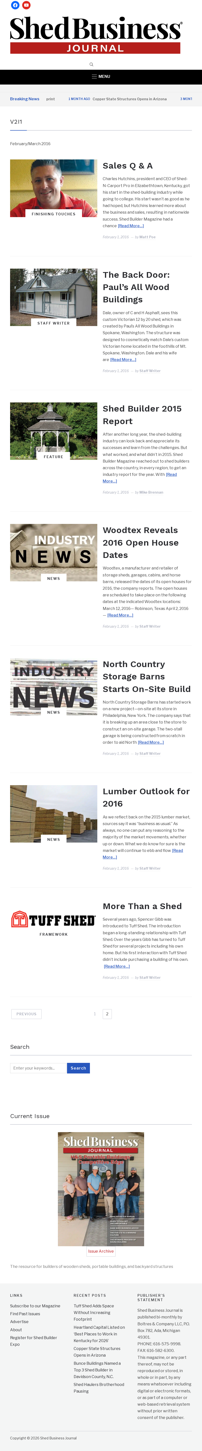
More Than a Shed (142, 906)
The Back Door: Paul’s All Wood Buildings (136, 287)
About (16, 1330)
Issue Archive (101, 1251)
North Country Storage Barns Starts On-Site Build (147, 676)
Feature (54, 457)
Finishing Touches (54, 214)
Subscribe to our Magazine (35, 1306)
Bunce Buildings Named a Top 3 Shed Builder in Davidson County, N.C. (97, 1370)
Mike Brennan (151, 492)
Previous (26, 1014)
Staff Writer (53, 323)
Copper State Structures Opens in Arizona (108, 99)
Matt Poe (147, 237)
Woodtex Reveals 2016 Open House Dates (141, 542)
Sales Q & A (128, 165)
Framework (54, 934)
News (53, 578)
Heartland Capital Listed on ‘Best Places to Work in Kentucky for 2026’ (99, 1334)
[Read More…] (131, 226)
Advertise (19, 1321)
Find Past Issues (25, 1314)
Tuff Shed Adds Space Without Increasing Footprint (94, 1313)
